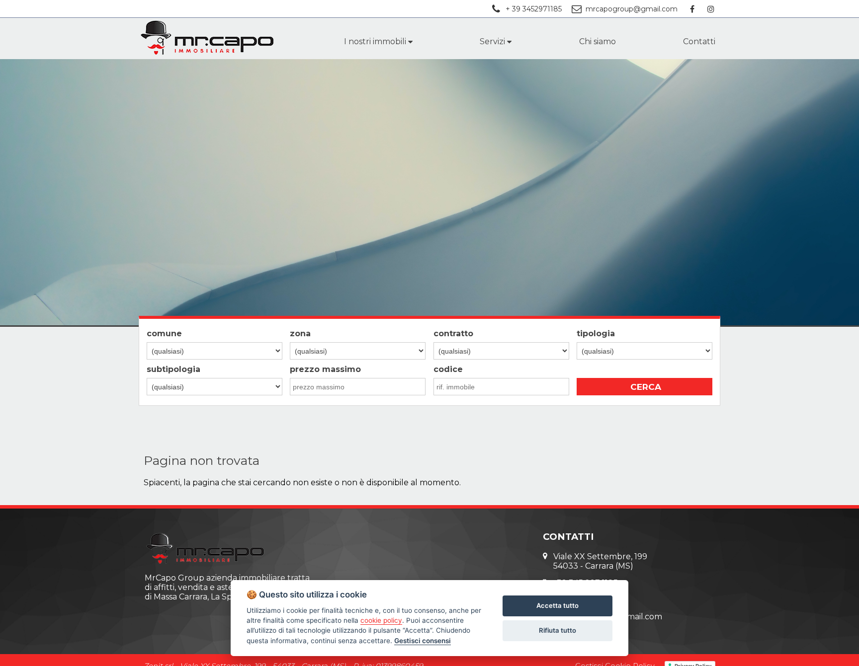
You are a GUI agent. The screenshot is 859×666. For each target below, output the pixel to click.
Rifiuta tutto (557, 630)
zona (300, 333)
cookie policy (381, 620)
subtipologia (173, 369)
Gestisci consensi (422, 641)
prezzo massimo (325, 369)
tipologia (596, 333)
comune (164, 333)
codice (448, 369)
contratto (453, 333)
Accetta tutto (557, 605)
